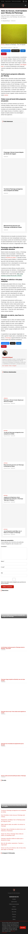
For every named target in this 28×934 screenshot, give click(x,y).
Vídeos (14, 919)
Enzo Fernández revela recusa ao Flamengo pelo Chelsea (13, 815)
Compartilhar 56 (5, 343)
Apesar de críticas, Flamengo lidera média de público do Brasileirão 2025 (12, 834)
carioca (6, 95)
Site (3, 365)
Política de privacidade (16, 1)
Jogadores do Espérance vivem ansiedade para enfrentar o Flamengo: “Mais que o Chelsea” (13, 499)
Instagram (14, 365)
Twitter (10, 365)
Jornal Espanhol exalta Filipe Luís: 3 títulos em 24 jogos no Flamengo (13, 531)
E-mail (3, 567)
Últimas (14, 906)
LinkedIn (23, 50)
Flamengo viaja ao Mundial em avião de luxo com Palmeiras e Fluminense (13, 829)
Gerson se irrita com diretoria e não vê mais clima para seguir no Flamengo (13, 848)
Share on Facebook (6, 50)
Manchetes (14, 909)
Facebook (6, 365)
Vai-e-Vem (14, 911)
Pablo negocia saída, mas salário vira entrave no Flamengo (13, 825)
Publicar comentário (7, 586)
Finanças (14, 914)
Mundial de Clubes (11, 257)
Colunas (14, 916)
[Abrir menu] (25, 5)
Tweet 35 (13, 343)
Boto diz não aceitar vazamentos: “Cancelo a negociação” (12, 844)
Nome (2, 561)
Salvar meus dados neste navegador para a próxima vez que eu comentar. (13, 582)
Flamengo (4, 57)
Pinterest (4, 53)
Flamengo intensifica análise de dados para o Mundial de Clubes (12, 839)
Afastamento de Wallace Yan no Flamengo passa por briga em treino (13, 820)
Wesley (2, 44)
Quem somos (8, 1)
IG (26, 1)
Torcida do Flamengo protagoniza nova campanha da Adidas (14, 433)
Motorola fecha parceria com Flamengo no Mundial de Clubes (14, 465)
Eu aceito (23, 927)
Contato (2, 1)
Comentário (4, 546)
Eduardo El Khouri (6, 20)
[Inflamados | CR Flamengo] (3, 5)
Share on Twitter (15, 50)
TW (23, 1)
